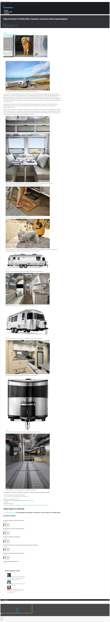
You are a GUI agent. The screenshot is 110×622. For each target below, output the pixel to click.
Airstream (6, 496)
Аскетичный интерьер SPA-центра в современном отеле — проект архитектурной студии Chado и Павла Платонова (16, 578)
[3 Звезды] (15, 500)
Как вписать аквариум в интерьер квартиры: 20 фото (13, 553)
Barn (9, 496)
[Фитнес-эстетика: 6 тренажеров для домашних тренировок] (9, 583)
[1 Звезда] (5, 500)
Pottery (11, 496)
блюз (13, 496)
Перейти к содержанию (5, 1)
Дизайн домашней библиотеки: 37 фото (11, 561)
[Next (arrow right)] (2, 619)
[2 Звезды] (10, 500)
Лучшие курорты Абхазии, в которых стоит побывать (13, 520)
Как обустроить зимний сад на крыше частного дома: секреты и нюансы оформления (20, 544)
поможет (22, 496)
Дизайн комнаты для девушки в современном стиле (13, 528)
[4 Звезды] (19, 500)
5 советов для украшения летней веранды (11, 536)
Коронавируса (16, 496)
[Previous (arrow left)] (0, 619)
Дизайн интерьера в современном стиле (10, 25)
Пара (20, 496)
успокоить (26, 496)
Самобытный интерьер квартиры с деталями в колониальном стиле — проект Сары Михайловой (15, 591)
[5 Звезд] (24, 500)
